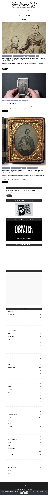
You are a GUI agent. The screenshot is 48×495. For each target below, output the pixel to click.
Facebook (28, 11)
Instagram (19, 11)
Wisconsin (9, 473)
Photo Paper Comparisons (12, 414)
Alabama (9, 317)
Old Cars (9, 404)
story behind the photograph (13, 439)
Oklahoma (9, 401)
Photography (10, 417)
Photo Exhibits (10, 411)
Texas (9, 445)
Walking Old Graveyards (12, 467)
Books (9, 339)
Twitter (27, 11)
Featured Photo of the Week (12, 358)
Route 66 (9, 429)
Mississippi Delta (10, 373)
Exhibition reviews (11, 355)
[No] (46, 492)
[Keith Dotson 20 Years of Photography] (24, 209)
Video (26, 100)
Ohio (8, 398)
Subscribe (9, 195)
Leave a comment (23, 65)
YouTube (23, 11)
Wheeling (9, 470)
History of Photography (18, 100)
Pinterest (25, 11)
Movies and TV (10, 376)
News (8, 395)
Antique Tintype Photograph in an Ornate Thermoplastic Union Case (22, 171)
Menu (3, 6)
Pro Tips (9, 423)
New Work (9, 392)
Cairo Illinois (10, 342)
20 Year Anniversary (11, 311)
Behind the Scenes (11, 336)
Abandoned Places (11, 314)
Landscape (9, 370)
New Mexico (10, 389)
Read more (25, 493)
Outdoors (9, 408)
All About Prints (10, 320)
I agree (22, 493)
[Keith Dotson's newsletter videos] (24, 231)
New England (10, 386)
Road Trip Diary (10, 426)
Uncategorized (10, 454)
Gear (8, 361)
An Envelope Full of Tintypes (12, 103)
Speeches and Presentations (12, 436)
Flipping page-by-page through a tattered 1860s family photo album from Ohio (23, 59)
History (9, 364)
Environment (10, 351)
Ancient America (10, 323)
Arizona (9, 333)
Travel (9, 451)
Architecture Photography (12, 330)
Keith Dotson (4, 65)
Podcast (9, 420)
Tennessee (9, 442)
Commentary (10, 345)
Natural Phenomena (11, 383)
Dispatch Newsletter (11, 348)
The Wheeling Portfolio (12, 448)
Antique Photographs (7, 100)
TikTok (21, 11)
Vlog (8, 464)
